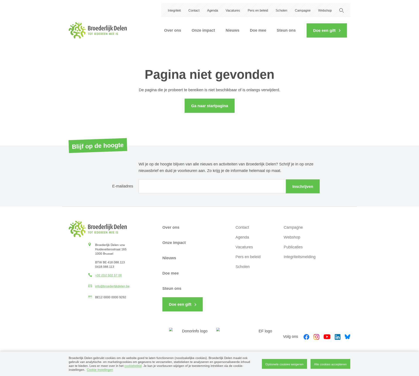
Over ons (172, 30)
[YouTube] (327, 336)
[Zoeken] (341, 10)
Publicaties (293, 247)
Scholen (281, 10)
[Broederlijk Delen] (98, 30)
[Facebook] (306, 336)
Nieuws (232, 30)
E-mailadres (122, 186)
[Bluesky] (347, 336)
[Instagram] (316, 336)
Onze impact (203, 30)
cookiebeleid (133, 365)
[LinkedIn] (337, 336)
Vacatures (233, 10)
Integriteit (174, 10)
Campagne (303, 10)
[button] (327, 30)
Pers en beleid (258, 10)
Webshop (325, 10)
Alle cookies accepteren (330, 364)
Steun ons (286, 30)
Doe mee (258, 30)
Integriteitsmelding (300, 257)
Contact (193, 10)
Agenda (212, 10)
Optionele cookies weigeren (284, 364)
